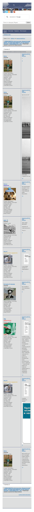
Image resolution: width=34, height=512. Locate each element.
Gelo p (5, 56)
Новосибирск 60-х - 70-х (16, 43)
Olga (5, 319)
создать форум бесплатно (24, 494)
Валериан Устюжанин (9, 284)
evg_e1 (5, 251)
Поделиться (24, 54)
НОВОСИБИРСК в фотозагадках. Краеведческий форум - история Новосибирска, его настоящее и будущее (17, 42)
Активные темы (7, 34)
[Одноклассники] (9, 12)
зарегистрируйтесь (21, 38)
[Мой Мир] (12, 12)
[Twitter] (6, 12)
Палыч (5, 184)
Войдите (12, 38)
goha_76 (6, 220)
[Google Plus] (14, 12)
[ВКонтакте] (4, 12)
